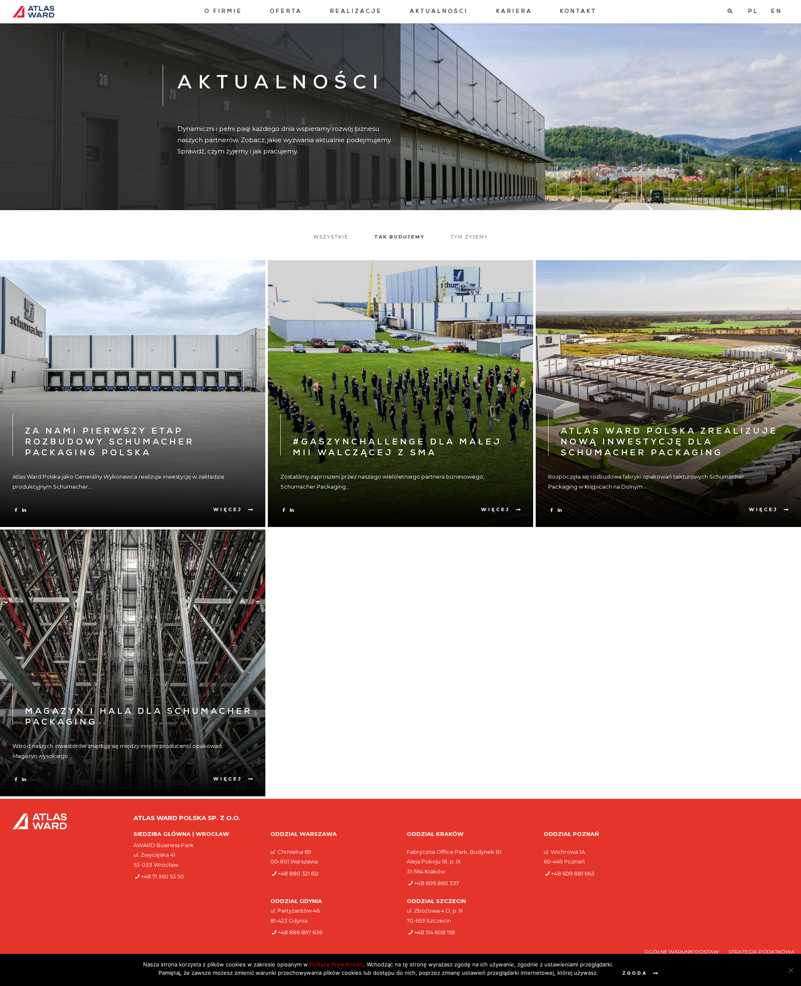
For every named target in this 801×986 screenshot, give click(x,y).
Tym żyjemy (469, 237)
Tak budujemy (399, 237)
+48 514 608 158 (434, 932)
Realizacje (356, 12)
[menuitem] (223, 11)
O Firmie (223, 12)
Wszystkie (330, 237)
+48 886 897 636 (300, 932)
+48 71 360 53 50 (162, 876)
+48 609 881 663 (572, 873)
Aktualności (439, 12)
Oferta (286, 12)
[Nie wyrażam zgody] (790, 970)
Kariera (514, 12)
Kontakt (578, 12)
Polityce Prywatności (336, 964)
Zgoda (634, 973)
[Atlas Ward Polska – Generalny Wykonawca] (33, 11)
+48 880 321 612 (298, 873)
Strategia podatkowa (761, 951)
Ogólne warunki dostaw (682, 951)
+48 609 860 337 (436, 883)
